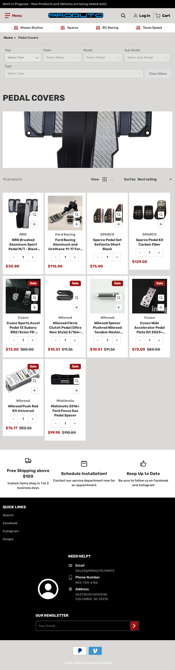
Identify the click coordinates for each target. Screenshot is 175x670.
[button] (13, 16)
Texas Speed (152, 28)
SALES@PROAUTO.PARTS (94, 571)
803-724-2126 (86, 583)
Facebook (10, 523)
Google (8, 539)
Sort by (130, 179)
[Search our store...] (123, 15)
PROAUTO (80, 663)
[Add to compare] (34, 224)
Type (8, 66)
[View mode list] (112, 179)
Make (47, 50)
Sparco (72, 28)
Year (8, 50)
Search (8, 515)
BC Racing (110, 28)
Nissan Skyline (32, 28)
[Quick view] (34, 214)
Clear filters (158, 73)
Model (87, 50)
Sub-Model (132, 50)
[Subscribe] (134, 625)
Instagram (11, 531)
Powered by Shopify (99, 663)
